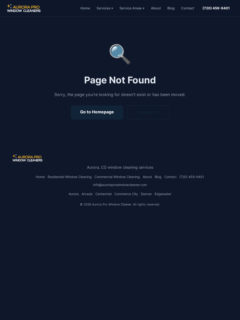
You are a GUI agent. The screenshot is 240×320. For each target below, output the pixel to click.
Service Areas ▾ (132, 8)
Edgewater (163, 194)
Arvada (87, 194)
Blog (171, 8)
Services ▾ (105, 8)
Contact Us (148, 112)
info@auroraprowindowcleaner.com (120, 185)
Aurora (74, 194)
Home (85, 8)
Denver (146, 194)
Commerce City (126, 194)
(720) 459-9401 (216, 8)
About (156, 8)
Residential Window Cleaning (70, 177)
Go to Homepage (97, 111)
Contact (187, 8)
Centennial (103, 194)
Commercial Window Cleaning (117, 177)
